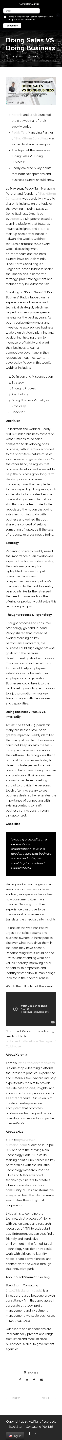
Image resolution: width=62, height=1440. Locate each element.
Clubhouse (13, 1046)
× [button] (58, 15)
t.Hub (33, 114)
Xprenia (17, 114)
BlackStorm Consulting (31, 138)
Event (36, 57)
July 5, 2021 (17, 57)
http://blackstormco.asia (24, 1290)
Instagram (47, 1041)
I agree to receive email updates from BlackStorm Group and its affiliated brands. (30, 18)
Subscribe (12, 25)
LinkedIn (16, 1041)
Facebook (31, 1041)
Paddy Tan (19, 132)
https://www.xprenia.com (36, 1063)
